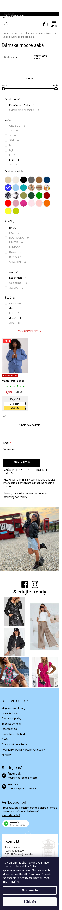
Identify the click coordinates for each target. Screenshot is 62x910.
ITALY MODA (19, 237)
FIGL (14, 232)
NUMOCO (17, 247)
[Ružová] (15, 203)
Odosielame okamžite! (24, 109)
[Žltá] (8, 211)
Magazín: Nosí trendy (14, 708)
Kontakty (7, 754)
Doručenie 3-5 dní (21, 105)
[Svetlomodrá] (15, 187)
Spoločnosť (18, 282)
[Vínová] (46, 195)
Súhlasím (30, 901)
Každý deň (17, 277)
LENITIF (16, 242)
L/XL (14, 159)
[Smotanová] (15, 179)
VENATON (17, 261)
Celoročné (18, 303)
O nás (5, 739)
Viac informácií (11, 815)
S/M (14, 140)
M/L (14, 150)
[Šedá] (31, 179)
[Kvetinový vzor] (46, 187)
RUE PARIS (18, 257)
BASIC (15, 227)
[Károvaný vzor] (39, 187)
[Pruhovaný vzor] (8, 195)
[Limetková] (15, 211)
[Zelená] (39, 195)
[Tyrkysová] (23, 187)
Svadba (16, 287)
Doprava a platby (11, 718)
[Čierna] (23, 179)
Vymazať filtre (28, 331)
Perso (15, 252)
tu (17, 881)
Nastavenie (30, 890)
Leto (14, 313)
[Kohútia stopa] (15, 195)
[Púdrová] (39, 203)
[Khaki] (23, 195)
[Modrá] (8, 187)
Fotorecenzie (9, 728)
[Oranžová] (46, 203)
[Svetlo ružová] (31, 203)
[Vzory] (31, 187)
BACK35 (15, 407)
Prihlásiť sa (22, 462)
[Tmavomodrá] (46, 179)
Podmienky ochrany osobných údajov (23, 749)
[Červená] (8, 203)
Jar (13, 308)
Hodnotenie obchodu (14, 734)
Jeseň (15, 318)
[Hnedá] (39, 179)
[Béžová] (8, 179)
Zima (14, 322)
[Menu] (54, 24)
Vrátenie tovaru (10, 713)
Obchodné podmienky (14, 744)
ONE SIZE (17, 125)
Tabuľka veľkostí (11, 723)
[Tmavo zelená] (31, 195)
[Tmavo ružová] (23, 203)
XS (13, 130)
